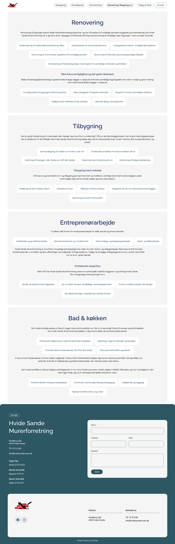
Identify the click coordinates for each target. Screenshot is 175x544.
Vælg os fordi (145, 5)
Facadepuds (77, 5)
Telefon (94, 438)
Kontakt (160, 5)
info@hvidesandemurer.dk (20, 453)
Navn (93, 425)
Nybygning (61, 5)
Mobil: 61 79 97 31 (16, 474)
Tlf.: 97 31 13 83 (15, 448)
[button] (42, 45)
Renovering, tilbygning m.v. (120, 5)
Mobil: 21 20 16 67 (16, 483)
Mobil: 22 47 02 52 (17, 465)
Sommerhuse (95, 5)
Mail (131, 438)
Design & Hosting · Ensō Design (87, 540)
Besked (94, 451)
